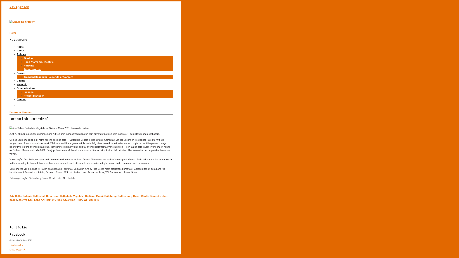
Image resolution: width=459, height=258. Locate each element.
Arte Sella (15, 196)
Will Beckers (91, 199)
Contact (21, 99)
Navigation (19, 7)
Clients (21, 80)
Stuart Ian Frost (72, 199)
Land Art (39, 199)
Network (22, 84)
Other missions (26, 88)
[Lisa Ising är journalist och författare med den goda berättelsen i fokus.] (22, 21)
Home (20, 46)
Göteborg (110, 196)
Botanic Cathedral (34, 196)
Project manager (34, 95)
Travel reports (32, 69)
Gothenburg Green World (132, 196)
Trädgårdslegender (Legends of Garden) (48, 76)
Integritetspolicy (16, 245)
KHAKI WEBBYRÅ (17, 250)
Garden (28, 58)
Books (21, 73)
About (20, 50)
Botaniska (52, 196)
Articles (21, 54)
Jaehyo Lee (25, 199)
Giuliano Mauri (94, 196)
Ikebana (29, 91)
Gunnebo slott (158, 196)
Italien (13, 199)
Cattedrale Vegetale (72, 196)
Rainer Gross (54, 199)
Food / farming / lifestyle (39, 61)
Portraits (29, 65)
